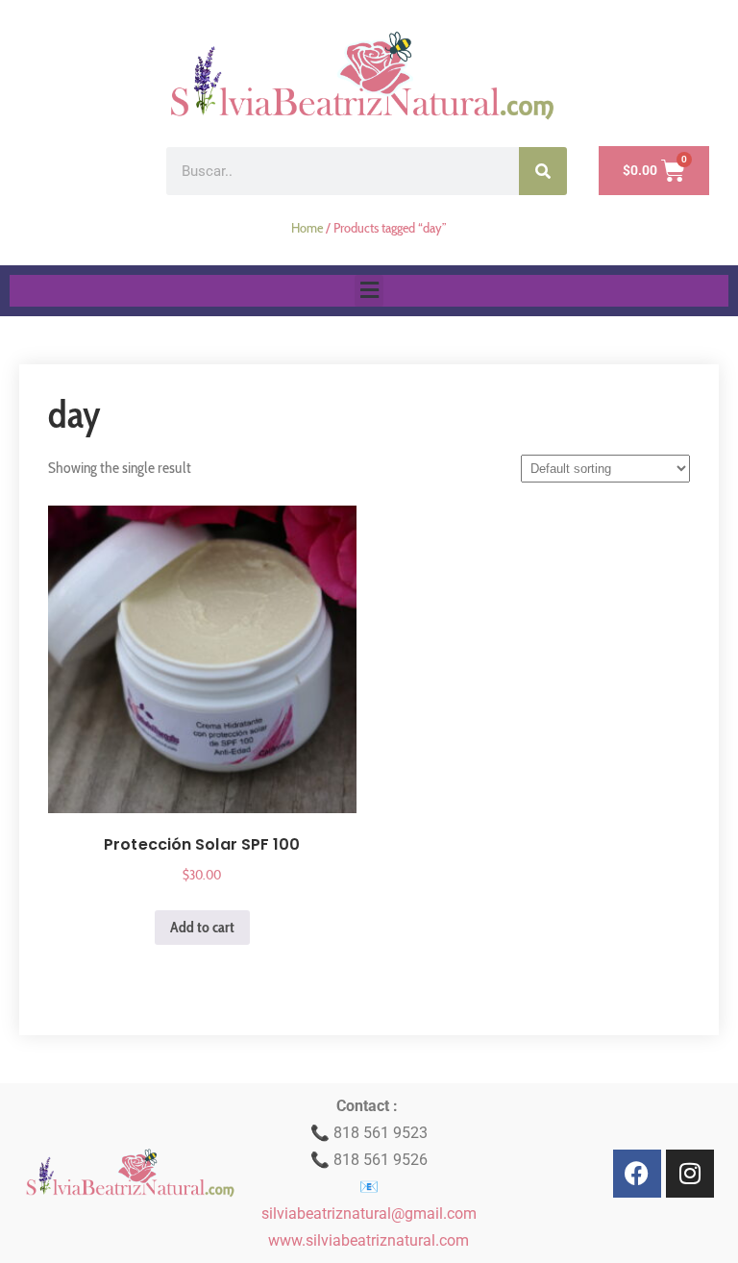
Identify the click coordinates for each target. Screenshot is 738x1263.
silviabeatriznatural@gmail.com (369, 1213)
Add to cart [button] (202, 927)
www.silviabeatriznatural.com (368, 1240)
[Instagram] (690, 1174)
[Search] (543, 171)
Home (307, 227)
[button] (369, 291)
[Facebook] (637, 1174)
